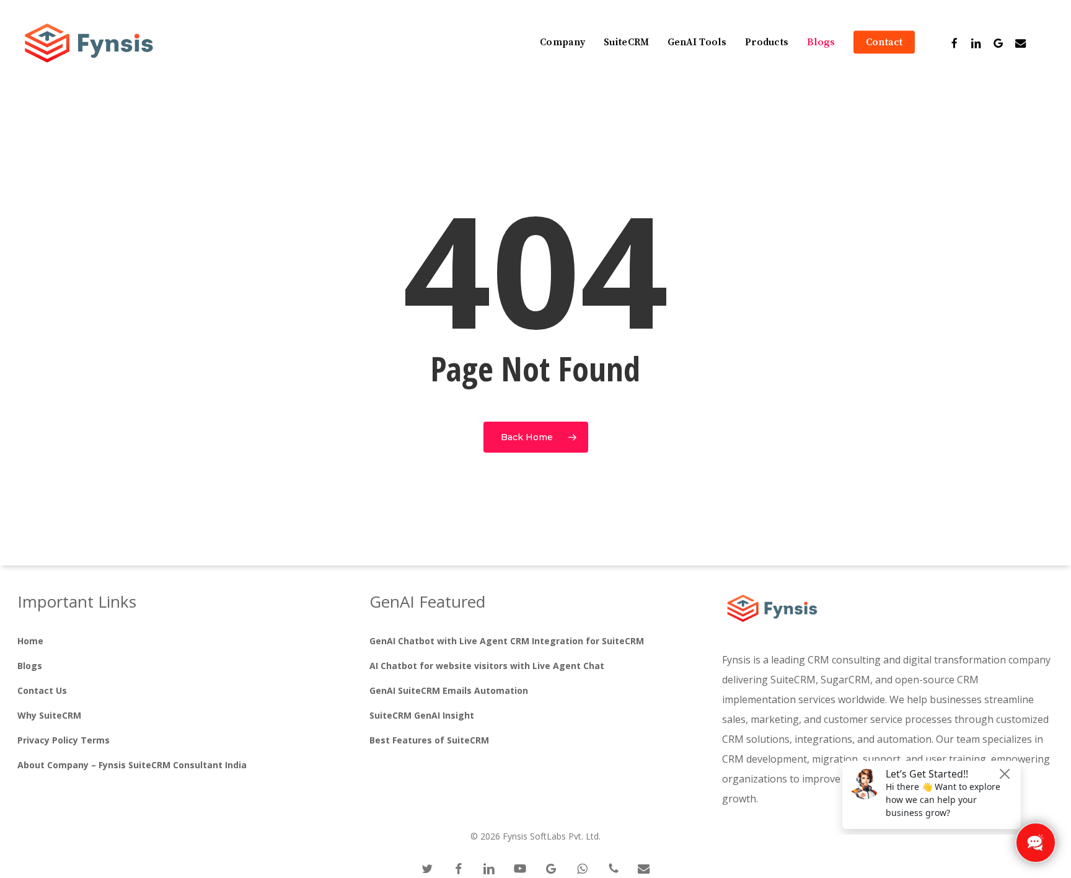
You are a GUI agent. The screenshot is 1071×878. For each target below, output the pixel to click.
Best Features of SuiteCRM (429, 740)
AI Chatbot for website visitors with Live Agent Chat (486, 666)
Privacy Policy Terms (63, 740)
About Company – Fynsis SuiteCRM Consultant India (132, 765)
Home (30, 641)
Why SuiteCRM (49, 715)
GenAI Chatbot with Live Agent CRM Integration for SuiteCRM (506, 641)
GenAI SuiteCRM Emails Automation (448, 690)
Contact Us (42, 690)
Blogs (29, 666)
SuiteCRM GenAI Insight (421, 715)
